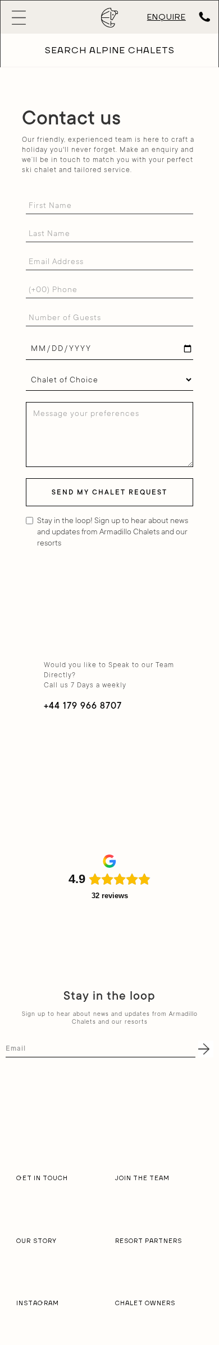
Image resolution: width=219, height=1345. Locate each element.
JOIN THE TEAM (142, 1178)
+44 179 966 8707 (83, 706)
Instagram (37, 1303)
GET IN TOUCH (42, 1178)
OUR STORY (36, 1241)
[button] (50, 17)
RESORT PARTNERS (148, 1241)
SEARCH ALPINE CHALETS (110, 50)
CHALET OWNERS (145, 1303)
